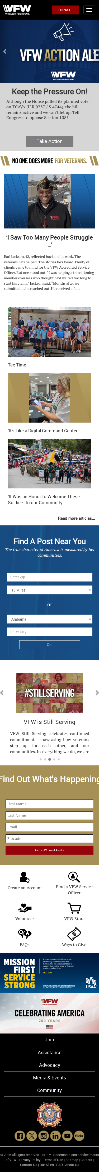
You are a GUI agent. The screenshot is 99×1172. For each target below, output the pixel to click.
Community (49, 1090)
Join (49, 1039)
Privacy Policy (30, 1159)
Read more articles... (76, 518)
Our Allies (47, 1164)
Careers (86, 1159)
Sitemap (71, 1159)
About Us (72, 1164)
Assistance (50, 1052)
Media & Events (49, 1077)
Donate (65, 9)
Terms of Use (53, 1159)
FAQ (59, 1164)
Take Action (49, 141)
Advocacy (49, 1065)
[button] (5, 51)
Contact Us (28, 1164)
